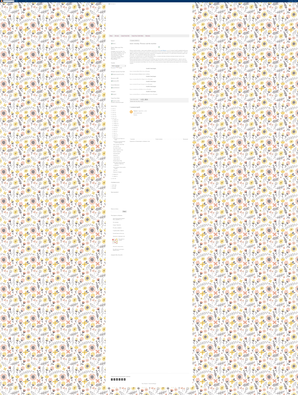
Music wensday (140, 101)
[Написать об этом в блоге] (143, 99)
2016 (113, 110)
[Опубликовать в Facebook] (146, 99)
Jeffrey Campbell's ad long (118, 149)
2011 (113, 178)
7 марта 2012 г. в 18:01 (142, 111)
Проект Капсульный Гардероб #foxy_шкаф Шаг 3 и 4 (119, 219)
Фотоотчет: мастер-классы (118, 246)
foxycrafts (114, 188)
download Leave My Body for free (139, 89)
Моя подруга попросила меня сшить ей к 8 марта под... (119, 163)
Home (111, 36)
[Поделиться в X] (144, 99)
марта (114, 136)
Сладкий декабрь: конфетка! (118, 230)
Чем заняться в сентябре (121, 239)
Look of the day (116, 146)
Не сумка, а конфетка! (117, 227)
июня (114, 131)
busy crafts (114, 186)
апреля (114, 135)
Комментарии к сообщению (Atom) (143, 141)
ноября (114, 121)
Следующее (132, 139)
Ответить (135, 114)
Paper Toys (115, 170)
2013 (113, 116)
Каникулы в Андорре (117, 172)
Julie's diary (136, 101)
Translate (120, 67)
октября (115, 123)
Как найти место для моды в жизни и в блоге (118, 250)
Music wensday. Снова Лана (118, 144)
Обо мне (117, 36)
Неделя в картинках (117, 151)
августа (115, 127)
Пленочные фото (116, 153)
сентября (115, 125)
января (114, 176)
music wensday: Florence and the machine (119, 168)
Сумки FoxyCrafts (125, 36)
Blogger (154, 383)
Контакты (148, 36)
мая (114, 133)
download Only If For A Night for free (140, 79)
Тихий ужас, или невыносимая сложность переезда (119, 142)
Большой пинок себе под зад (118, 233)
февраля (115, 174)
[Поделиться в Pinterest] (147, 99)
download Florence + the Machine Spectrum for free (142, 94)
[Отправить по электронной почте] (141, 99)
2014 (113, 114)
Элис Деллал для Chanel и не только (118, 139)
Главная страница (159, 139)
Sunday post (115, 155)
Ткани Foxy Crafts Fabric (137, 36)
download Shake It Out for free (138, 71)
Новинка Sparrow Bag (117, 160)
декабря (115, 119)
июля (114, 129)
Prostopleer (148, 71)
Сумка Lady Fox (116, 157)
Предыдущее (185, 139)
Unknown (135, 111)
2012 (113, 118)
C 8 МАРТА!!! (116, 165)
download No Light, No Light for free (140, 84)
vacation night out (116, 159)
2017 (113, 108)
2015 (113, 112)
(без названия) (116, 222)
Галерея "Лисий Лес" (117, 225)
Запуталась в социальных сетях (119, 236)
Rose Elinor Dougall (117, 148)
